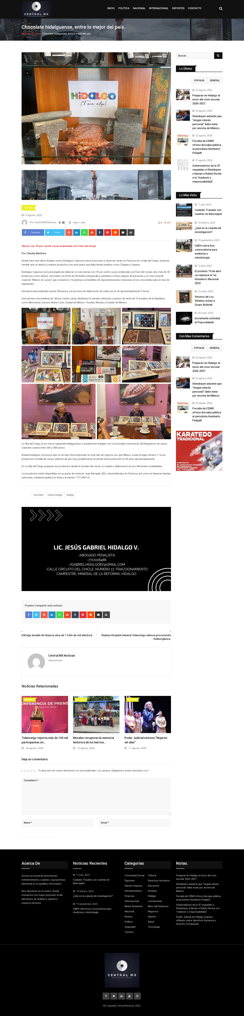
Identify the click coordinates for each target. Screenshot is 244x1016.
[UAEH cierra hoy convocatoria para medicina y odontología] (184, 245)
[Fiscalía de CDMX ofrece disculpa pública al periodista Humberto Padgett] (183, 140)
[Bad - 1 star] (22, 771)
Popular (199, 80)
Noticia (128, 916)
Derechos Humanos (159, 880)
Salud (151, 921)
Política (123, 8)
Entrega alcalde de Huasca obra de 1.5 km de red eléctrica (57, 635)
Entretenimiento (133, 890)
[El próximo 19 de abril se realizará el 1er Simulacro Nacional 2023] (184, 271)
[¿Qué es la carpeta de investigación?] (184, 226)
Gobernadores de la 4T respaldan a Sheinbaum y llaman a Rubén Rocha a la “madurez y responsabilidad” (206, 173)
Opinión (152, 916)
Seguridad (130, 926)
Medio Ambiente (133, 906)
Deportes (178, 8)
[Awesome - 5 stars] (34, 771)
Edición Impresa (133, 885)
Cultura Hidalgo (54, 495)
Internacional (158, 8)
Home (27, 33)
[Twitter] (36, 614)
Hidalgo (70, 495)
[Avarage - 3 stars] (28, 771)
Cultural (37, 33)
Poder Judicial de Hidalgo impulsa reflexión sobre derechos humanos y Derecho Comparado (196, 920)
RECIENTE (183, 80)
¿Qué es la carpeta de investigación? (93, 896)
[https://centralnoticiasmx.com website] (59, 222)
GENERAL (215, 80)
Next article (163, 631)
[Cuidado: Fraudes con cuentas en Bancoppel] (184, 209)
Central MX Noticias (61, 655)
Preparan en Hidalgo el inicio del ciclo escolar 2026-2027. (206, 99)
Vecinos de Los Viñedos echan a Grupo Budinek (205, 300)
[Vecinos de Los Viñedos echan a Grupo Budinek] (184, 296)
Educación (153, 885)
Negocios (153, 911)
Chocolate (38, 495)
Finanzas (129, 896)
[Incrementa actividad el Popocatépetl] (184, 318)
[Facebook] (28, 614)
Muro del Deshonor (158, 906)
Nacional (139, 8)
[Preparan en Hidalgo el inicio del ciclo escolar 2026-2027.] (183, 94)
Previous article (31, 631)
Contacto (194, 8)
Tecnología (154, 926)
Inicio (111, 8)
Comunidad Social (134, 875)
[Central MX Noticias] (63, 222)
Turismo (129, 932)
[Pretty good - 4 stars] (31, 771)
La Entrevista (155, 901)
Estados (152, 890)
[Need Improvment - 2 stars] (25, 771)
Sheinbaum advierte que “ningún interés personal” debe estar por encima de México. (197, 888)
